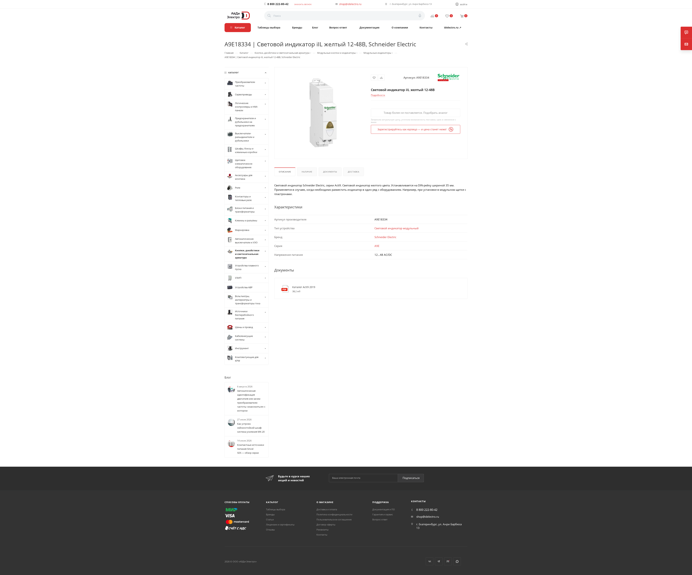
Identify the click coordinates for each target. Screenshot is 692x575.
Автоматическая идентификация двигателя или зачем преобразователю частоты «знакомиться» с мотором (251, 400)
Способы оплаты (237, 502)
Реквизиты (322, 529)
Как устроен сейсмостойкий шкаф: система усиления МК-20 (251, 428)
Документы (330, 171)
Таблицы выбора (275, 509)
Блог (228, 377)
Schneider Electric (385, 237)
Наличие (307, 171)
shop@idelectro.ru (350, 4)
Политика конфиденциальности (334, 514)
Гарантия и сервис (382, 514)
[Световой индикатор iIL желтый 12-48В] (322, 112)
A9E (376, 246)
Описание (285, 171)
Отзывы (270, 529)
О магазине (324, 502)
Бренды (270, 514)
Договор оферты (325, 524)
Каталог (272, 502)
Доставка (353, 171)
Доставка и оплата (326, 509)
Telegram (439, 561)
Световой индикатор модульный (396, 228)
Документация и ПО (383, 509)
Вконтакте (429, 561)
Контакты (321, 534)
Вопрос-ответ (379, 519)
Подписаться (411, 478)
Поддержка (380, 502)
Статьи (270, 519)
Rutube (448, 561)
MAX (457, 561)
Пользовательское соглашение (334, 519)
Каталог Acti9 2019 (303, 287)
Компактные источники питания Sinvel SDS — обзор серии (250, 449)
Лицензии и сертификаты (280, 524)
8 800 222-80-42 (278, 4)
